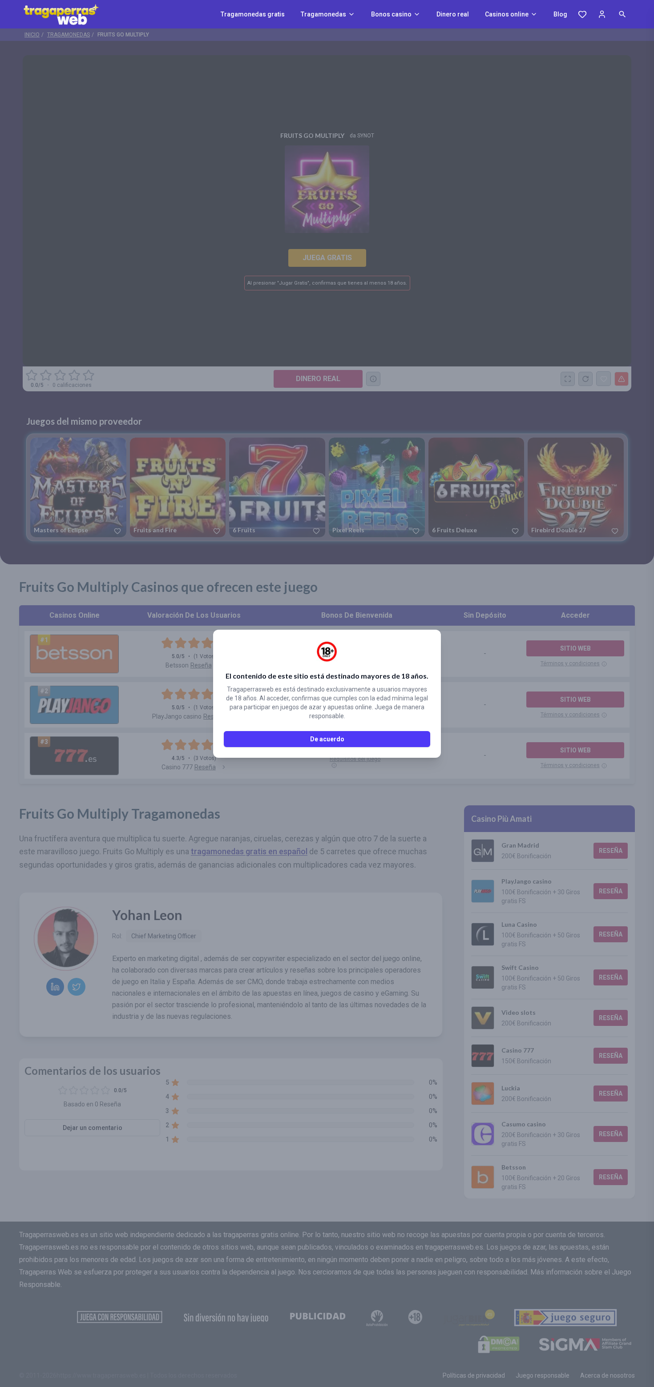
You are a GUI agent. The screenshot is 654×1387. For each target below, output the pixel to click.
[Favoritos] (582, 14)
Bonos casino (391, 14)
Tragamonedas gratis (253, 14)
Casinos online (507, 14)
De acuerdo (327, 739)
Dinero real (452, 14)
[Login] (602, 14)
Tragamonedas (323, 14)
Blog (560, 14)
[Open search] (622, 14)
